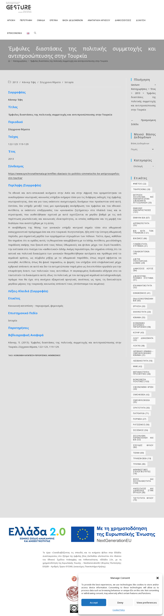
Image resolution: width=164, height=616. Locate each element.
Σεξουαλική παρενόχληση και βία (143, 437)
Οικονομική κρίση (143, 388)
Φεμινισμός (54, 355)
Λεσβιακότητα (142, 360)
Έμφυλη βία (141, 217)
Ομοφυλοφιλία (141, 401)
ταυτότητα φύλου (143, 499)
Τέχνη (138, 452)
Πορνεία (139, 419)
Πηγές (134, 149)
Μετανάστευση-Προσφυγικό (141, 373)
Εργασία (139, 306)
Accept (94, 602)
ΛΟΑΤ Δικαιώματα (143, 339)
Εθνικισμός (141, 293)
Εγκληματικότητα (142, 286)
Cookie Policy (119, 610)
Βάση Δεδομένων (140, 143)
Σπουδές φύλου (143, 446)
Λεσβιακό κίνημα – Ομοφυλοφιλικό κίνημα (143, 353)
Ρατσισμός (141, 424)
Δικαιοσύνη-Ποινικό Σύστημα (143, 278)
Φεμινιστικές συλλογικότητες (142, 471)
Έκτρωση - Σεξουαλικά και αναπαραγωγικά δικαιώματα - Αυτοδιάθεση (143, 199)
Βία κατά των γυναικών (143, 231)
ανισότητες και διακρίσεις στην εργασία (143, 490)
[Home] (9, 61)
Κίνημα (139, 317)
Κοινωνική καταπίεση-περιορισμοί (30, 355)
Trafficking (141, 189)
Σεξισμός (140, 430)
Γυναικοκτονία (141, 252)
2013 (15, 82)
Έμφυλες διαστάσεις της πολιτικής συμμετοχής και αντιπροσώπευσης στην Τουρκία (69, 61)
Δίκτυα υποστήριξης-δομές (140, 261)
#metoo (139, 183)
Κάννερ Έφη (29, 82)
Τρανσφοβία (142, 458)
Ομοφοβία (141, 394)
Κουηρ (138, 332)
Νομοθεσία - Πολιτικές (143, 380)
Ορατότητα (141, 407)
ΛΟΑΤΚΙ (138, 345)
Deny (120, 602)
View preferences (147, 602)
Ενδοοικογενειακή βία (143, 299)
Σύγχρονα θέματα (50, 82)
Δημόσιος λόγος (143, 269)
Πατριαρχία (141, 413)
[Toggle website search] (35, 33)
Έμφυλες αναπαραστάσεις (142, 210)
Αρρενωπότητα (141, 224)
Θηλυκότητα (142, 311)
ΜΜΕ (137, 366)
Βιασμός (140, 238)
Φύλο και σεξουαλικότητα (143, 481)
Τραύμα (139, 464)
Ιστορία (69, 82)
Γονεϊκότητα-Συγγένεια (140, 245)
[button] (157, 578)
